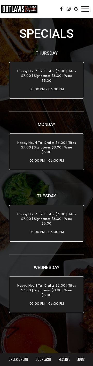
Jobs (80, 359)
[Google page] (76, 9)
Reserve (64, 359)
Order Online (17, 359)
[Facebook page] (61, 9)
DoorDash (42, 359)
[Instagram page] (68, 9)
